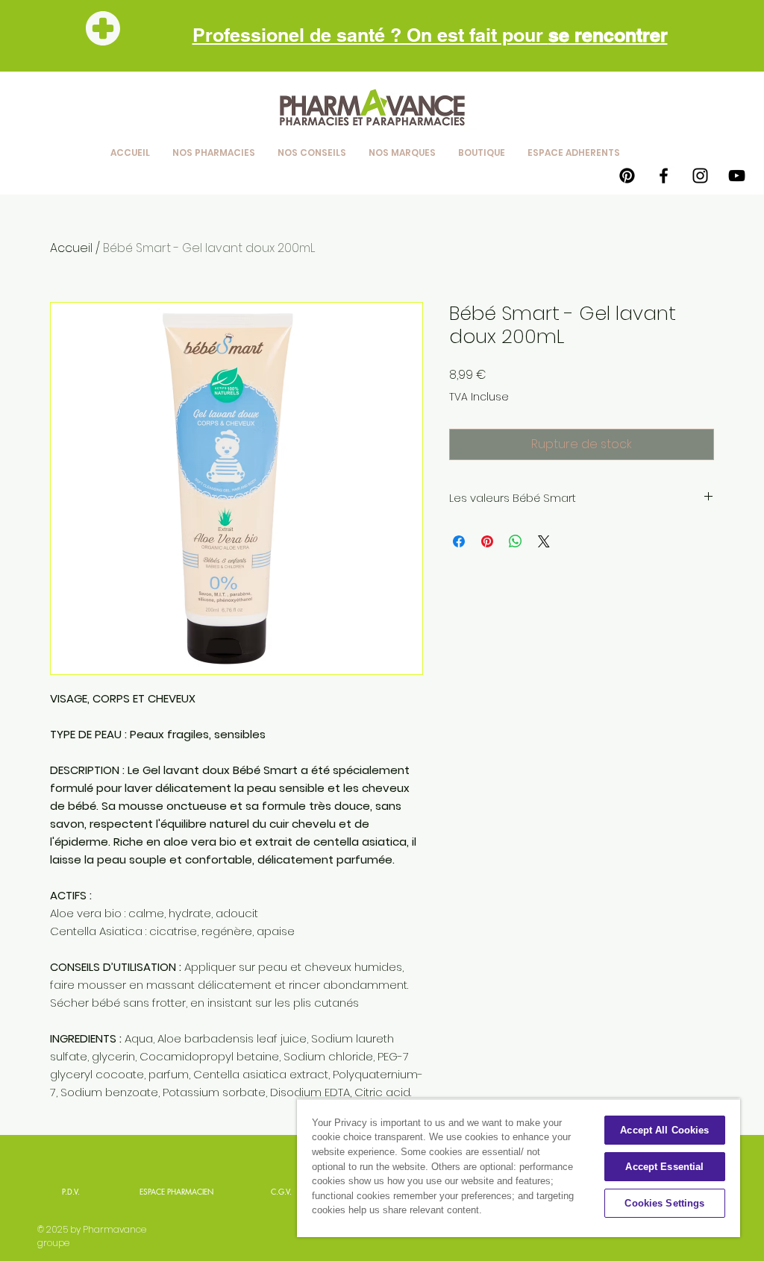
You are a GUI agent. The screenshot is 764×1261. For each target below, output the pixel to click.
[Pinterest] (627, 176)
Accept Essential (664, 1166)
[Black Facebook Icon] (664, 176)
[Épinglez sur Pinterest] (487, 541)
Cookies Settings (664, 1203)
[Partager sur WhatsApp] (516, 541)
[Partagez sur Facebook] (459, 541)
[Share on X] (544, 541)
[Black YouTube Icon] (737, 176)
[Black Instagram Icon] (700, 176)
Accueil (71, 248)
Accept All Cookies (664, 1130)
